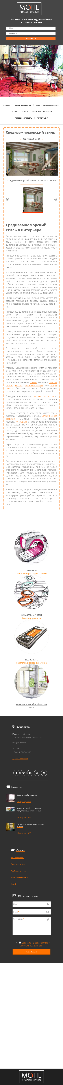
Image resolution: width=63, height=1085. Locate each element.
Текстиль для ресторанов (47, 105)
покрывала (21, 421)
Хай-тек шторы (17, 857)
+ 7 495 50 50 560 (31, 22)
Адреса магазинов (20, 758)
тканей (33, 382)
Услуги (25, 111)
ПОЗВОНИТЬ (31, 659)
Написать (31, 952)
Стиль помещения (23, 105)
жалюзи (18, 385)
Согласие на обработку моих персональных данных (34, 944)
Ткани (14, 111)
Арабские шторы (18, 871)
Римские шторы (18, 864)
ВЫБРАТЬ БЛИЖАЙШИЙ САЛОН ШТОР (31, 706)
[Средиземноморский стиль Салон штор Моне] (32, 175)
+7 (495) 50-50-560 (21, 752)
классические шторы (43, 396)
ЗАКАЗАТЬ (31, 38)
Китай (13, 884)
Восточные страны (19, 877)
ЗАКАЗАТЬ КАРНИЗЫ (31, 615)
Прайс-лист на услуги (42, 111)
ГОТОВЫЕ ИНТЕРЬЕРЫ (23, 118)
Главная (7, 105)
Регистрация (42, 118)
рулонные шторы (34, 385)
